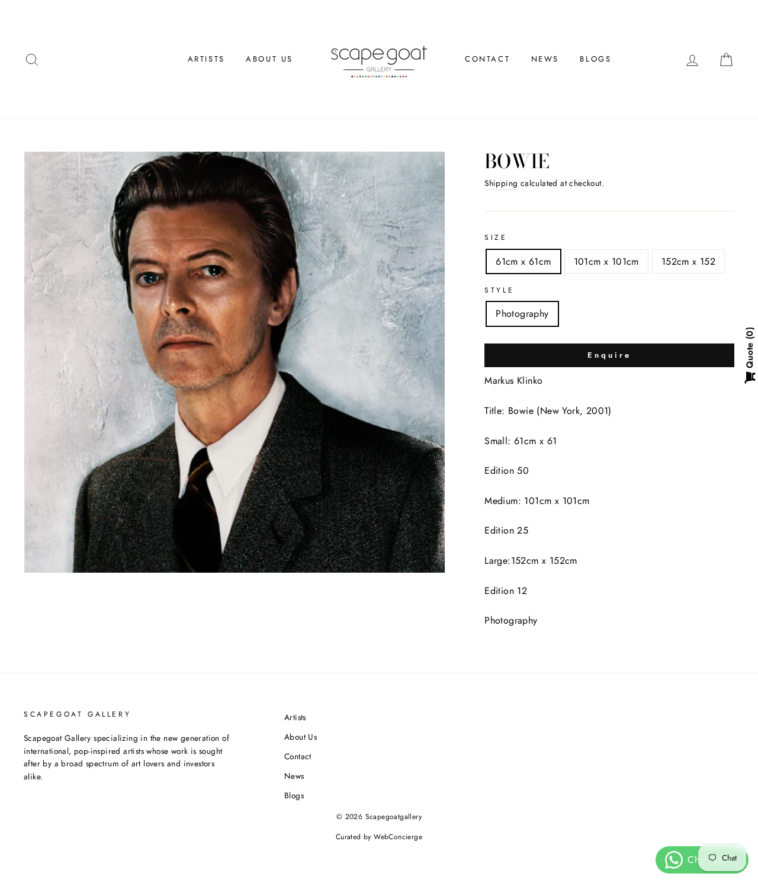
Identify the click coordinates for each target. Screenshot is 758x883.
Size (495, 237)
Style (499, 290)
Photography (522, 313)
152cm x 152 (688, 261)
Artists (206, 59)
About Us (269, 59)
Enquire (609, 355)
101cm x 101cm (606, 261)
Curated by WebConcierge (379, 836)
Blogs (595, 59)
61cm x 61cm (523, 261)
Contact (487, 59)
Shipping (501, 183)
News (545, 59)
